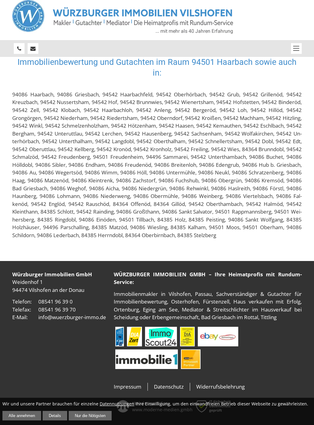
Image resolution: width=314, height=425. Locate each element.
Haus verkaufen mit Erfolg (266, 301)
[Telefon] (19, 48)
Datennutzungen (117, 404)
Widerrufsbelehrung (220, 386)
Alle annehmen (22, 415)
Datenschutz (169, 386)
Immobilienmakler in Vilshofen (152, 293)
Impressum (127, 386)
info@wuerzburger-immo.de (72, 317)
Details (55, 415)
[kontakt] (33, 48)
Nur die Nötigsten (90, 415)
